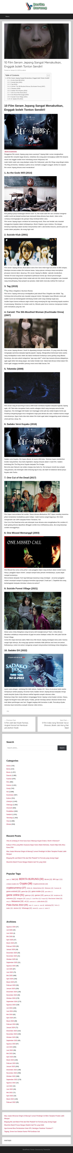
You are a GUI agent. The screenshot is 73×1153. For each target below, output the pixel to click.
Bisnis (8, 772)
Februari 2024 (11, 1024)
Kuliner (8, 798)
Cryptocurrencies (40, 884)
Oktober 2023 (10, 1037)
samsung (49, 905)
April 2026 (9, 940)
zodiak (47, 908)
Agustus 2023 (10, 1044)
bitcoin (48, 879)
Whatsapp (27, 908)
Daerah (8, 775)
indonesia (11, 898)
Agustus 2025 (10, 966)
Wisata (8, 824)
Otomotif (9, 808)
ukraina (17, 908)
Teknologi (9, 818)
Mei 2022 (9, 1092)
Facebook (57, 888)
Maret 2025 (10, 982)
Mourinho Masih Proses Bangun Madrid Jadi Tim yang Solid (26, 862)
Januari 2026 (10, 949)
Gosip (8, 788)
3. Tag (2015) (13, 84)
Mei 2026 (9, 936)
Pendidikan (10, 811)
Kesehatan (9, 795)
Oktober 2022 (10, 1076)
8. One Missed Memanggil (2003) (19, 94)
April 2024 (9, 1018)
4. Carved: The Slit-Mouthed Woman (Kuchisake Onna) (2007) (27, 86)
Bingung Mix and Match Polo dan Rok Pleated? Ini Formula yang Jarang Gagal (32, 858)
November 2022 (11, 1073)
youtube (41, 908)
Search (62, 748)
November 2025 (11, 956)
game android (13, 891)
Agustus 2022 (10, 1083)
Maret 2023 (10, 1060)
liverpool (44, 898)
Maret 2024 (10, 1021)
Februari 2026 (11, 946)
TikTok (56, 905)
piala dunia (42, 901)
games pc (48, 895)
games (39, 895)
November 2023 (11, 1034)
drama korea (38, 888)
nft (26, 901)
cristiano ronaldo (12, 884)
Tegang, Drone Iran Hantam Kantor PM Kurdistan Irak (22, 1131)
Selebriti (9, 814)
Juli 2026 (9, 930)
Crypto (26, 883)
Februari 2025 (11, 985)
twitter (9, 908)
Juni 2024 (9, 1011)
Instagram (21, 898)
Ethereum (49, 888)
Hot (8, 711)
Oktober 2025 (10, 959)
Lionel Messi (36, 898)
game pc (29, 895)
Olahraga (9, 805)
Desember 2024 (11, 992)
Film (7, 782)
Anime (8, 766)
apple (8, 879)
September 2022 (11, 1079)
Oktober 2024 (10, 998)
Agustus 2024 (10, 1005)
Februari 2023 (11, 1063)
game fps (26, 891)
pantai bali (33, 901)
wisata (35, 908)
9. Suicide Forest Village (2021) (19, 97)
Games (8, 785)
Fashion (9, 779)
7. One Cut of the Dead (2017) (18, 92)
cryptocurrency (16, 888)
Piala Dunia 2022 (17, 905)
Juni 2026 (9, 933)
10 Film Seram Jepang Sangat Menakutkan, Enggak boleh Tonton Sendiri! (28, 78)
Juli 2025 (9, 969)
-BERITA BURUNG (10, 151)
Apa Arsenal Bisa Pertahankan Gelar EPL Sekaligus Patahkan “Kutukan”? (28, 1128)
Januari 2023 (10, 1066)
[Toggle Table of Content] (47, 75)
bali (15, 879)
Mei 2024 (9, 1014)
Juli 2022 (9, 1086)
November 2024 (11, 995)
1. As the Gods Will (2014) (17, 80)
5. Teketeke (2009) (15, 88)
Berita (8, 769)
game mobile (38, 891)
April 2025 (9, 979)
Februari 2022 (11, 1102)
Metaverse (17, 901)
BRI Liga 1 (57, 879)
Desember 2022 (11, 1070)
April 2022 (9, 1096)
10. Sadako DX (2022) (17, 99)
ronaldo (36, 905)
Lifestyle (9, 801)
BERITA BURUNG (31, 879)
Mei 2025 (9, 975)
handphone (58, 895)
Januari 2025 (10, 988)
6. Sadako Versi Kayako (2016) (18, 90)
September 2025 (11, 962)
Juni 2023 (9, 1050)
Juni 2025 (9, 972)
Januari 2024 (10, 1027)
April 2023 (9, 1057)
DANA (29, 888)
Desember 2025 (11, 953)
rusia (42, 905)
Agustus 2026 (10, 927)
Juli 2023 (9, 1047)
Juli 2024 (9, 1008)
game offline (49, 891)
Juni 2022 (9, 1089)
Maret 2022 (10, 1099)
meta (8, 901)
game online (15, 895)
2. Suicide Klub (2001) (16, 82)
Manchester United (55, 898)
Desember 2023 (11, 1031)
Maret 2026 (10, 943)
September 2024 (11, 1001)
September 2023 (11, 1040)
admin (24, 70)
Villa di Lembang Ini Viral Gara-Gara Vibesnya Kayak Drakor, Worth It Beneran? (33, 841)
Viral (7, 821)
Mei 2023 (9, 1053)
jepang (28, 898)
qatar (31, 905)
